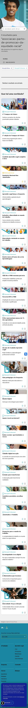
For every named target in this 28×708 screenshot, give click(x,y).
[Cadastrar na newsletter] (24, 636)
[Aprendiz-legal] (9, 2)
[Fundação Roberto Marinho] (4, 3)
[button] (22, 123)
